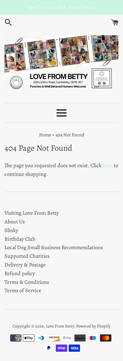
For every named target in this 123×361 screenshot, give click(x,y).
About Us (14, 221)
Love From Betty (60, 326)
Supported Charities (27, 256)
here (108, 165)
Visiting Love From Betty (31, 213)
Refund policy (19, 273)
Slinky (11, 230)
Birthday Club (19, 239)
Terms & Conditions (26, 282)
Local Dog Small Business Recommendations (53, 247)
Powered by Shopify (93, 326)
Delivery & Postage (25, 264)
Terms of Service (22, 290)
